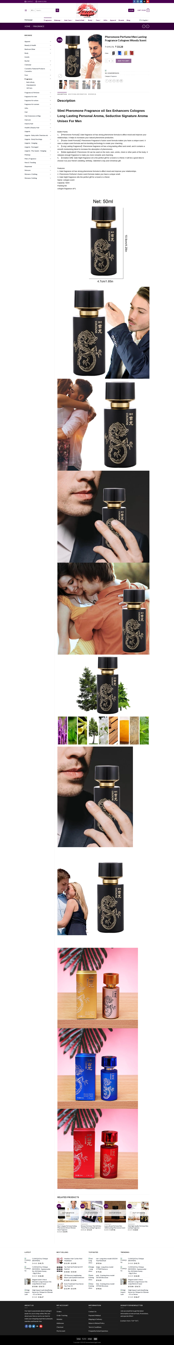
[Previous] (61, 56)
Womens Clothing (31, 178)
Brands (121, 20)
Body (90, 20)
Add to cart (123, 61)
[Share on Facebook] (106, 81)
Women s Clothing (31, 174)
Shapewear (28, 166)
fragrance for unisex (31, 100)
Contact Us (92, 1311)
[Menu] (26, 10)
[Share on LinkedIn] (121, 81)
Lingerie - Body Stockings (33, 139)
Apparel (113, 20)
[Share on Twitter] (110, 81)
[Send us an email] (144, 1)
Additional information (77, 94)
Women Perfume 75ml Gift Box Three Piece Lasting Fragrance (91, 1227)
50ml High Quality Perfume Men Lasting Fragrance (138, 1227)
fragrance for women (32, 104)
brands (27, 57)
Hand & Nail (79, 20)
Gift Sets (29, 88)
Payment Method (95, 1315)
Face (98, 20)
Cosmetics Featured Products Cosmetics (35, 70)
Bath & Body (30, 82)
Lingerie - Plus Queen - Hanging (35, 151)
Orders (59, 1311)
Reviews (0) (92, 94)
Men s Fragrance (30, 159)
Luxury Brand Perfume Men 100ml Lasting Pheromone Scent (114, 1227)
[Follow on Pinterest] (147, 1)
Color (106, 53)
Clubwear (28, 65)
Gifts (105, 20)
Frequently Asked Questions (98, 1331)
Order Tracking (62, 1315)
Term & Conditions (95, 1327)
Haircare (28, 120)
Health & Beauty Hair (32, 127)
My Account (61, 1331)
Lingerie (27, 131)
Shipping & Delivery (95, 1319)
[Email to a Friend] (114, 81)
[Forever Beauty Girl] (87, 10)
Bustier (27, 61)
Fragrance (48, 20)
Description (62, 94)
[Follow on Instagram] (137, 1)
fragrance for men (31, 96)
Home (27, 26)
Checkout (60, 1327)
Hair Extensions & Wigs (33, 116)
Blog (128, 20)
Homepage (29, 20)
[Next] (98, 56)
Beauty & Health (30, 45)
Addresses (60, 1323)
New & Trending (30, 162)
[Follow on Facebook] (134, 1)
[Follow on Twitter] (141, 1)
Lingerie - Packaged (31, 147)
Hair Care (67, 20)
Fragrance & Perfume (32, 92)
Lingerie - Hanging (31, 143)
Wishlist (59, 1319)
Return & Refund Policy (96, 1323)
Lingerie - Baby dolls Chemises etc (36, 135)
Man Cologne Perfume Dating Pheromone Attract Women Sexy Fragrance (67, 1228)
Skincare (28, 170)
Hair (26, 112)
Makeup (57, 20)
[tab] (62, 94)
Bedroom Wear (30, 49)
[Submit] (57, 10)
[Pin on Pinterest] (117, 81)
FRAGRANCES (31, 85)
